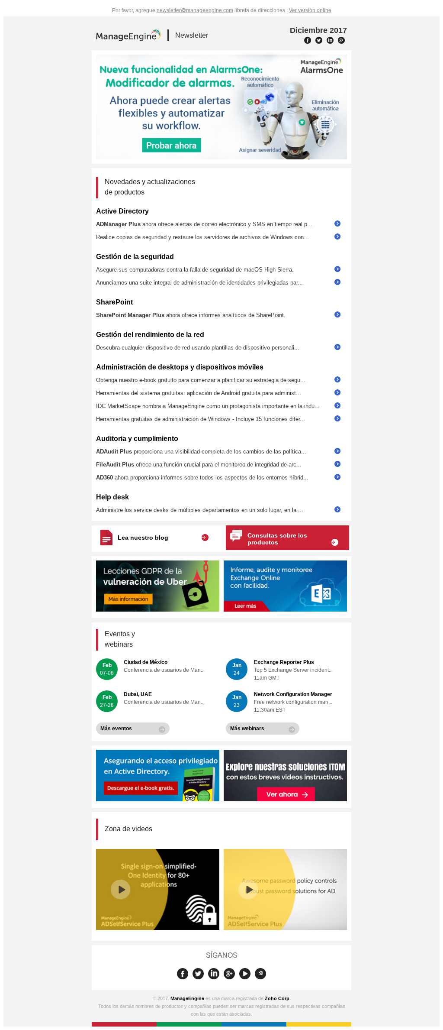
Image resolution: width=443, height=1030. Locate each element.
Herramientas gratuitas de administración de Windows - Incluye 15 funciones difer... (200, 419)
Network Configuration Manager (293, 694)
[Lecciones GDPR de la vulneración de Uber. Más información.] (157, 610)
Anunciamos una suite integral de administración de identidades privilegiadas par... (199, 282)
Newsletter (191, 35)
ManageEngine (187, 998)
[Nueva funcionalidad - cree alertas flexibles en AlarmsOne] (221, 107)
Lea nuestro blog (143, 537)
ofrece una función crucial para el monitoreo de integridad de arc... (199, 464)
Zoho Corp (277, 998)
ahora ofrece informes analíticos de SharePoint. (191, 315)
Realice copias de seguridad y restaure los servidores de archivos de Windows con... (202, 237)
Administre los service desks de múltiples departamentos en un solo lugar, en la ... (199, 510)
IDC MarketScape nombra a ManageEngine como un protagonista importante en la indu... (208, 406)
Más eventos (116, 729)
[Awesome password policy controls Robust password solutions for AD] (285, 928)
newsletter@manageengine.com (195, 10)
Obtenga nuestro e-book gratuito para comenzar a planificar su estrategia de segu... (200, 380)
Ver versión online (310, 10)
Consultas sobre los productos (277, 539)
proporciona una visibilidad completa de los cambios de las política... (201, 451)
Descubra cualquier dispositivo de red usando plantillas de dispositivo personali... (197, 347)
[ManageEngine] (128, 36)
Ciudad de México (145, 662)
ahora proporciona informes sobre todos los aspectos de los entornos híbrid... (202, 477)
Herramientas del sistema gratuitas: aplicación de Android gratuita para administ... (198, 393)
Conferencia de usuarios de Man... (164, 670)
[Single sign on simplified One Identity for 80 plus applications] (157, 928)
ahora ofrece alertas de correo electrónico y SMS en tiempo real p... (204, 224)
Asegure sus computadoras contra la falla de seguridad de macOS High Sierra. (195, 269)
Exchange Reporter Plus (284, 662)
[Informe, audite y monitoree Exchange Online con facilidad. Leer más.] (285, 610)
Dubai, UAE (138, 694)
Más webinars (247, 729)
